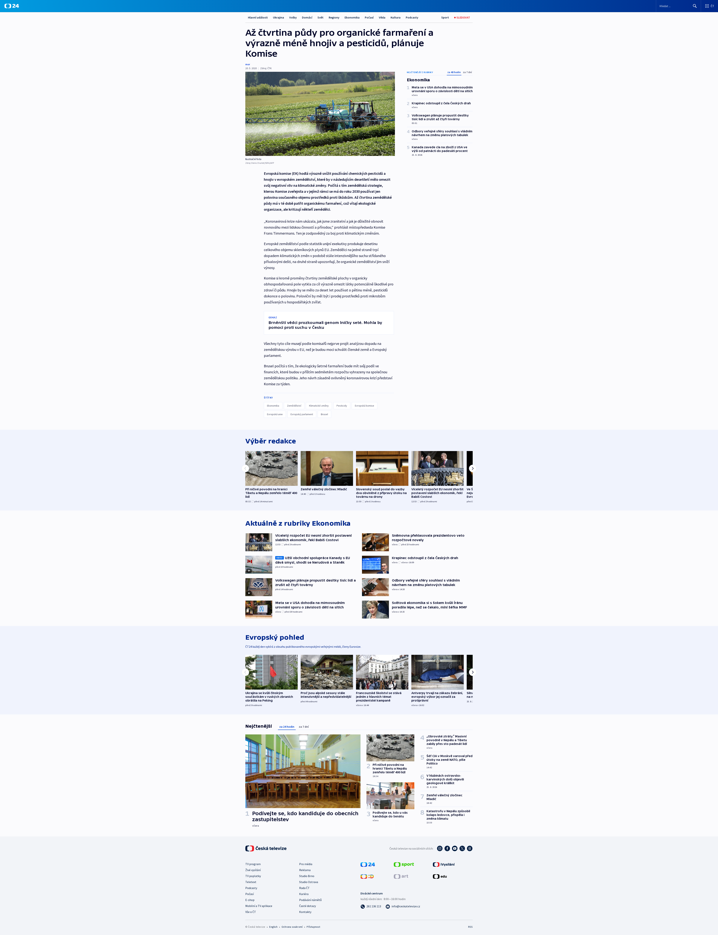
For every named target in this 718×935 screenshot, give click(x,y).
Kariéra (304, 894)
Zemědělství (294, 405)
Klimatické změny (319, 405)
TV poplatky (253, 876)
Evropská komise (364, 405)
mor (247, 64)
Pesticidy (342, 405)
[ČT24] (11, 6)
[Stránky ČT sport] (404, 864)
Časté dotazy (307, 906)
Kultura (396, 17)
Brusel (324, 414)
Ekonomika (352, 17)
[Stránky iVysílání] (444, 864)
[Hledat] (695, 6)
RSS (470, 926)
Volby (293, 17)
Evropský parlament (302, 414)
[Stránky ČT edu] (440, 876)
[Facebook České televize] (447, 848)
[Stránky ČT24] (367, 864)
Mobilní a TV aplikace (258, 906)
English (273, 926)
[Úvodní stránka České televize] (266, 848)
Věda (382, 17)
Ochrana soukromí (292, 926)
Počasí (369, 17)
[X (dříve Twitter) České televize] (462, 848)
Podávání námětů (310, 900)
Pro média (305, 864)
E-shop (249, 900)
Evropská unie (275, 414)
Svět (320, 17)
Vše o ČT (250, 912)
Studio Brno (306, 876)
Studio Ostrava (308, 882)
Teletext (250, 882)
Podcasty (412, 17)
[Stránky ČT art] (401, 876)
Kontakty (305, 912)
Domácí (307, 17)
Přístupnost (313, 926)
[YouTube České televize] (455, 848)
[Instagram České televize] (440, 848)
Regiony (334, 17)
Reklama (305, 870)
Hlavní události (258, 17)
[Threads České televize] (470, 848)
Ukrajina (278, 17)
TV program (253, 864)
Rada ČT (304, 888)
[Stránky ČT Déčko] (367, 876)
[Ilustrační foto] (320, 114)
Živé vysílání (253, 870)
